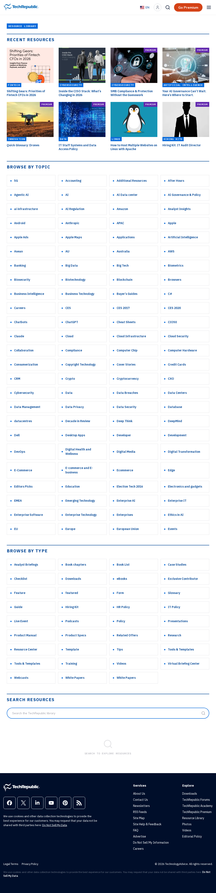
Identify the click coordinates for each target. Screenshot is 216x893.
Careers (138, 849)
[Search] (167, 7)
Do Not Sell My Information (151, 842)
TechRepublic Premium (197, 812)
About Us (139, 793)
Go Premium (188, 7)
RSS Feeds (140, 812)
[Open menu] (209, 7)
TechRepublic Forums (196, 800)
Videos (186, 830)
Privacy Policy (30, 864)
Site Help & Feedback (147, 824)
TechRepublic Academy (197, 806)
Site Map (139, 818)
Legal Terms (10, 864)
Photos (187, 824)
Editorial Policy (192, 836)
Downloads (189, 793)
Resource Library (193, 818)
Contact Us (140, 800)
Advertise (139, 836)
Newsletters (141, 806)
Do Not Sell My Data (54, 825)
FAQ (135, 830)
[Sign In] (157, 7)
